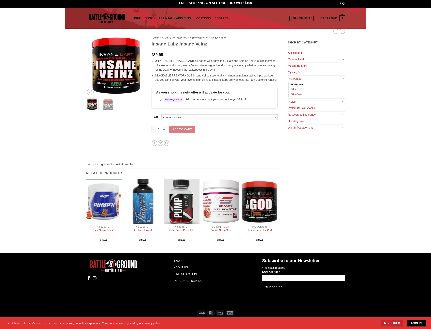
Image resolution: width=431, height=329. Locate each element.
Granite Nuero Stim (220, 230)
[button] (301, 18)
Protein (292, 101)
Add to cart (182, 129)
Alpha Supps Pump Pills (181, 230)
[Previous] (91, 66)
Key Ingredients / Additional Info (114, 164)
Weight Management (300, 127)
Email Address (271, 271)
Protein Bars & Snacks (301, 108)
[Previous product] (342, 31)
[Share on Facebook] (154, 143)
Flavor (155, 117)
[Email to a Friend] (166, 143)
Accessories (295, 52)
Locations (202, 18)
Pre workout (295, 78)
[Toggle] (343, 59)
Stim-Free (296, 94)
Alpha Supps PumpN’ (103, 230)
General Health (297, 59)
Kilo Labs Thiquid (143, 230)
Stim (293, 89)
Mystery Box (295, 72)
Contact (221, 18)
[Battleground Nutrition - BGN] (107, 18)
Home (137, 18)
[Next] (141, 66)
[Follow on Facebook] (340, 4)
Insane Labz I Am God (260, 230)
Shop (149, 18)
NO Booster (297, 84)
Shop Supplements (174, 38)
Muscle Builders (297, 65)
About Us (183, 18)
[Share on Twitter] (160, 143)
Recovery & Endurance (302, 114)
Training (165, 18)
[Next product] (335, 31)
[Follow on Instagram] (343, 4)
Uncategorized (296, 121)
